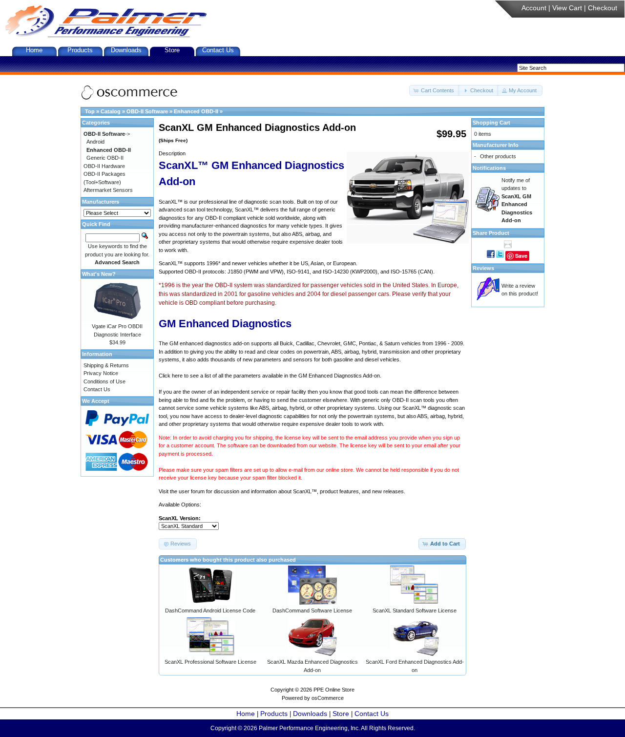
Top (90, 111)
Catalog (111, 111)
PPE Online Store (333, 690)
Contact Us (218, 50)
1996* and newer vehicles (237, 263)
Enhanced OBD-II (196, 111)
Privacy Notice (100, 373)
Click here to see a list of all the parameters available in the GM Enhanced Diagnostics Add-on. (270, 376)
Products (80, 50)
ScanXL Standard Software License (415, 610)
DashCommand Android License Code (210, 610)
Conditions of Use (104, 381)
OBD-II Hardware (104, 166)
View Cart (567, 8)
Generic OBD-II (105, 158)
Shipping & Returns (106, 365)
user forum (192, 491)
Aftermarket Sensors (108, 190)
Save (521, 255)
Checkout (602, 8)
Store (172, 50)
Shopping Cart (491, 123)
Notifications (489, 168)
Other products (498, 156)
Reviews (483, 268)
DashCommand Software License (312, 610)
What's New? (99, 274)
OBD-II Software (147, 111)
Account (533, 8)
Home (34, 50)
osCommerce (328, 698)
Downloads (126, 50)
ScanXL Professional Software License (210, 662)
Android (95, 142)
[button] (434, 90)
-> (106, 134)
